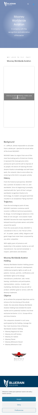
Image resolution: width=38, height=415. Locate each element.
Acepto (19, 399)
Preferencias (19, 410)
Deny (19, 405)
